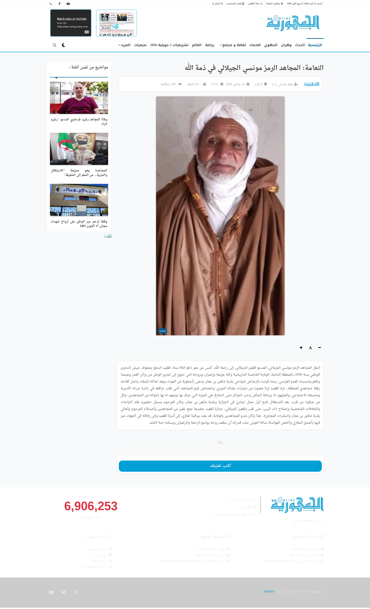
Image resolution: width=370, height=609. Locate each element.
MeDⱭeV (269, 591)
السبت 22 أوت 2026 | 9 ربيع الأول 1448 (304, 4)
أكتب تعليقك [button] (220, 466)
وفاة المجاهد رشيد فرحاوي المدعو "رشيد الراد (79, 122)
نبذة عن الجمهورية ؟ (242, 500)
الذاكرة (259, 84)
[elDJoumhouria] (68, 4)
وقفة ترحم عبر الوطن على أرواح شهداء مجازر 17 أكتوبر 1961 (79, 224)
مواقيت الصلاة (273, 4)
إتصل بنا (216, 4)
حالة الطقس (254, 4)
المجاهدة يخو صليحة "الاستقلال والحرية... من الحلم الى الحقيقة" (79, 173)
